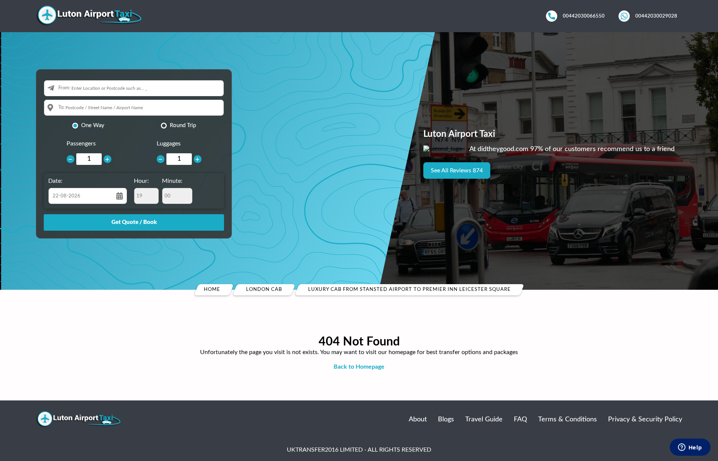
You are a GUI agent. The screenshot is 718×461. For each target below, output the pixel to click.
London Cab (264, 289)
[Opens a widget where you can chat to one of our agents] (690, 448)
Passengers (81, 144)
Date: (55, 181)
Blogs (446, 419)
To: (61, 107)
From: (64, 88)
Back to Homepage (359, 367)
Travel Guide (484, 419)
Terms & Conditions (567, 419)
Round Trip (183, 125)
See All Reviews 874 (457, 170)
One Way (92, 125)
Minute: (172, 181)
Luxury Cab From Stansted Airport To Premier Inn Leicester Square (409, 289)
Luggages (169, 144)
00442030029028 (656, 16)
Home (212, 289)
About (418, 419)
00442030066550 (584, 16)
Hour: (141, 181)
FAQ (520, 419)
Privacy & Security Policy (645, 419)
